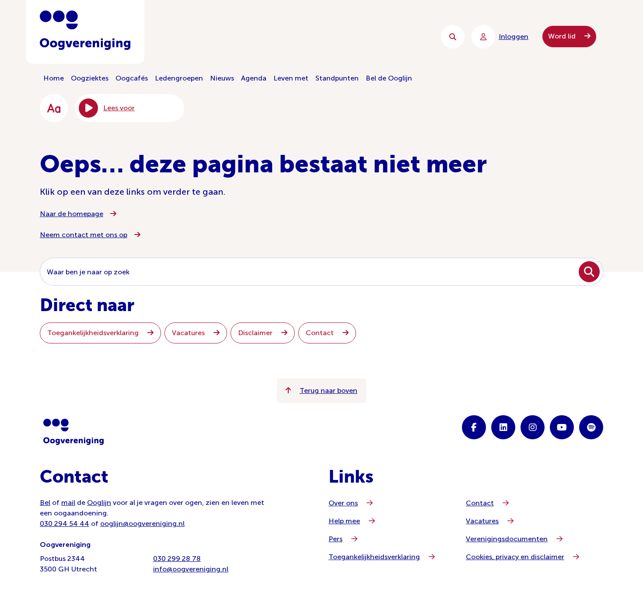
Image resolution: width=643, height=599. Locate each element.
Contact (320, 333)
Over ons (343, 503)
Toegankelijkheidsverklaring (93, 333)
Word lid (562, 36)
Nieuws (222, 78)
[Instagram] (533, 427)
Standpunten (337, 78)
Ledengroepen (179, 78)
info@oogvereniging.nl (190, 569)
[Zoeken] (453, 37)
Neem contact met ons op (83, 235)
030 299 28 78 (177, 558)
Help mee (344, 521)
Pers (335, 539)
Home (53, 78)
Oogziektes (89, 78)
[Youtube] (562, 427)
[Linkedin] (503, 427)
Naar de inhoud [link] (216, 36)
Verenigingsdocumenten (507, 539)
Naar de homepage (71, 214)
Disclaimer (256, 333)
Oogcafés (131, 78)
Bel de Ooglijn (389, 78)
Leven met (290, 78)
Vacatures (189, 333)
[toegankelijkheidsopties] (54, 108)
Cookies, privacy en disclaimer (515, 557)
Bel (45, 502)
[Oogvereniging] (73, 431)
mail (68, 502)
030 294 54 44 (64, 523)
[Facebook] (474, 427)
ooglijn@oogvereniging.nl (142, 523)
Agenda (253, 78)
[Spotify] (591, 427)
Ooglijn (99, 502)
